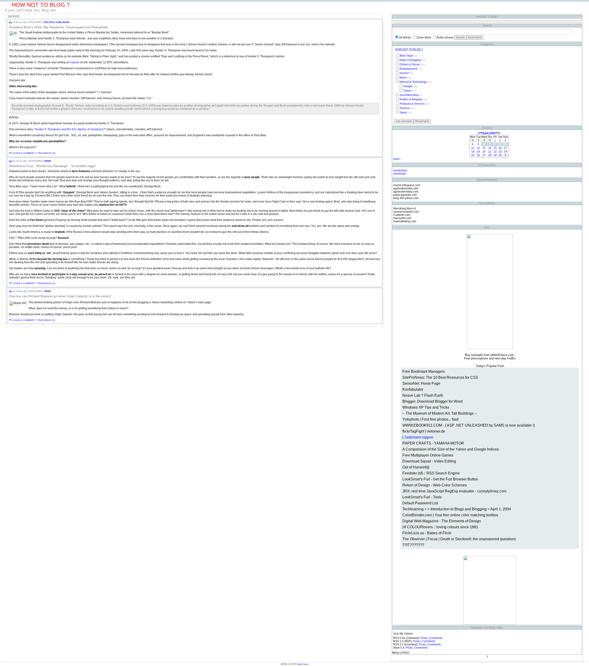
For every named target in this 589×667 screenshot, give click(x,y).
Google (408, 86)
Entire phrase (445, 37)
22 (495, 151)
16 (500, 148)
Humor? (405, 73)
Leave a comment (24, 153)
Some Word (423, 37)
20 (484, 151)
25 (472, 155)
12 (478, 148)
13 (484, 148)
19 (478, 151)
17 (505, 148)
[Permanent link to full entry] (10, 22)
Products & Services (412, 103)
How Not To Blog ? (409, 49)
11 (472, 148)
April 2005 (489, 133)
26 (478, 155)
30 (500, 155)
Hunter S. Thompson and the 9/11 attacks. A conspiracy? (70, 129)
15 (495, 148)
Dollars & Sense (410, 64)
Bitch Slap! (406, 55)
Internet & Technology (413, 82)
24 (505, 151)
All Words (405, 37)
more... (397, 159)
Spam (47, 161)
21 (489, 151)
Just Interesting (409, 95)
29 (495, 155)
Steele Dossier (303, 664)
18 (472, 151)
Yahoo (407, 90)
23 (500, 151)
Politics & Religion (56, 22)
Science (405, 108)
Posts (424, 638)
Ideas (403, 77)
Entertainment (408, 68)
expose (74, 62)
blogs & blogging (410, 60)
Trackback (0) (46, 153)
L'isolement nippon (417, 437)
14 (489, 148)
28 (489, 155)
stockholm (399, 173)
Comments (435, 638)
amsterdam (400, 170)
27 (484, 155)
